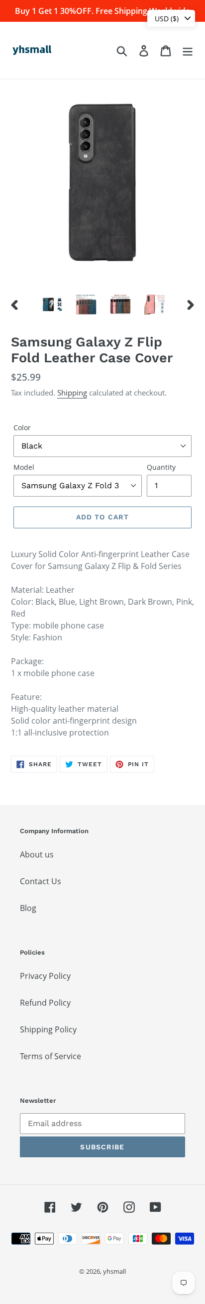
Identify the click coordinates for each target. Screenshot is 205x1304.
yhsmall (114, 1271)
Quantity (161, 467)
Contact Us (40, 881)
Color (22, 427)
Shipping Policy (48, 1029)
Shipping (72, 392)
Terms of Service (50, 1056)
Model (23, 467)
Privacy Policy (45, 975)
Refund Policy (45, 1002)
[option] (52, 304)
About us (37, 854)
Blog (28, 908)
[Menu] (188, 50)
